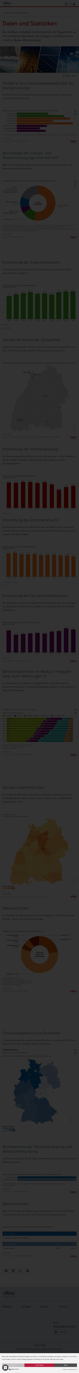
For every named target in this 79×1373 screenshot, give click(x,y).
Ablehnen (13, 1365)
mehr (65, 1365)
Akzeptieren (39, 1365)
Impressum (65, 1369)
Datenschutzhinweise (72, 1369)
